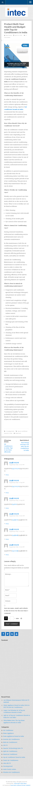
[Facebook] (3, 634)
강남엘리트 (15, 520)
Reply (7, 475)
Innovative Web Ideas (20, 783)
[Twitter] (7, 634)
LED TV (5, 745)
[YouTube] (16, 634)
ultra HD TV (7, 763)
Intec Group (8, 35)
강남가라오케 (16, 468)
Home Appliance (8, 733)
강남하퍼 (14, 504)
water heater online (9, 769)
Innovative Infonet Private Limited (20, 785)
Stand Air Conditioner (10, 754)
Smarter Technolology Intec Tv (13, 748)
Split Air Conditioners (10, 751)
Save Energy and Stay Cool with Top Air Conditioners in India (24, 445)
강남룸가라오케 (14, 462)
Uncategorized (10, 431)
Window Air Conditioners (11, 772)
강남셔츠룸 (15, 551)
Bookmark (18, 433)
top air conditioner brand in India (14, 757)
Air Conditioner (8, 730)
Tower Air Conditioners (10, 760)
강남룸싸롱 (15, 535)
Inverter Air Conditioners (11, 739)
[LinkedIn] (12, 634)
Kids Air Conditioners (10, 742)
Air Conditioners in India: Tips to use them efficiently (8, 446)
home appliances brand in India (13, 736)
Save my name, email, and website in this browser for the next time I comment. (16, 610)
